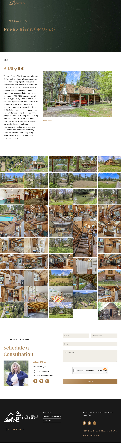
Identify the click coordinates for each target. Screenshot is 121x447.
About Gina (47, 412)
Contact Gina (47, 420)
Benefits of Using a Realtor (52, 416)
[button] (44, 120)
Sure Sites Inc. (95, 435)
